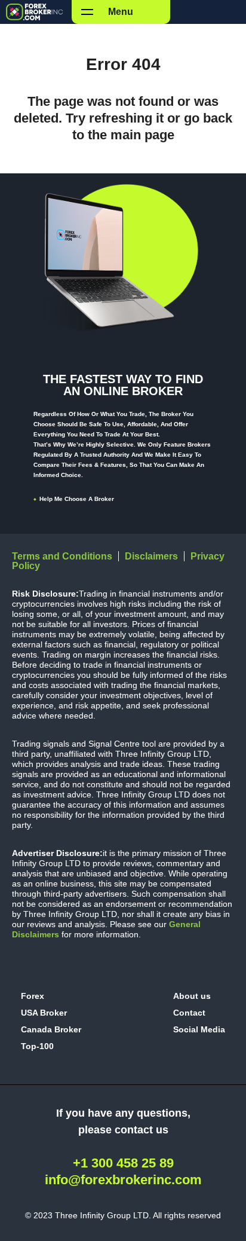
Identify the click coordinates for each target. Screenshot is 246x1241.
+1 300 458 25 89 (123, 1163)
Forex (32, 996)
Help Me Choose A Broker (76, 499)
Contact (189, 1012)
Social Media (199, 1029)
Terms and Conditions (62, 556)
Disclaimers (151, 556)
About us (192, 996)
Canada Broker (51, 1029)
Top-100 (37, 1046)
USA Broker (44, 1012)
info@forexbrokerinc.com (123, 1179)
